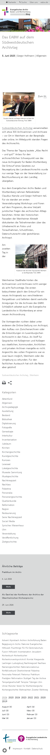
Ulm (4, 530)
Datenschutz (37, 749)
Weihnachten (25, 690)
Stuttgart (27, 678)
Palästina (6, 489)
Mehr (8, 587)
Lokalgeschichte (10, 468)
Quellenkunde (9, 501)
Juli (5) (5, 711)
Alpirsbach (14, 640)
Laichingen (6, 663)
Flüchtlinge (16, 648)
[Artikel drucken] (4, 384)
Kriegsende (39, 659)
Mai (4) (5, 718)
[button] (4, 750)
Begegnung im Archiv (11, 644)
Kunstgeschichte (10, 456)
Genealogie (7, 432)
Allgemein (41, 56)
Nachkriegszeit (9, 480)
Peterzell (16, 675)
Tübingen (33, 682)
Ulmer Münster (9, 686)
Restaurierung (9, 513)
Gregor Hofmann (25, 56)
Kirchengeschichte (11, 452)
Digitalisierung (9, 423)
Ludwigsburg (17, 663)
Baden (43, 640)
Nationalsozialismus (30, 667)
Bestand (6, 415)
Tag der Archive (39, 678)
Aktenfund (7, 399)
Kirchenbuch (7, 656)
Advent (5, 640)
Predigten (6, 678)
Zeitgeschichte (9, 542)
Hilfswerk (13, 652)
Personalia (7, 493)
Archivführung (34, 640)
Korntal (30, 659)
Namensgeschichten (11, 667)
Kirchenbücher (20, 656)
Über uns (34, 2)
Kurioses (6, 460)
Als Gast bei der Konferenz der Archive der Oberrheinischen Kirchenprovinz (23, 596)
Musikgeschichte (10, 476)
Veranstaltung (9, 534)
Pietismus (25, 675)
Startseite (12, 2)
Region (5, 509)
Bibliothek (7, 419)
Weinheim (34, 375)
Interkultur (7, 436)
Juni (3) (5, 714)
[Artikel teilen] (10, 384)
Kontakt (27, 749)
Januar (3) (31, 718)
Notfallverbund (9, 671)
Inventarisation (9, 440)
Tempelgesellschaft (11, 682)
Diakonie (25, 644)
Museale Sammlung (12, 472)
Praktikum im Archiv (12, 572)
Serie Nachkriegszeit (12, 517)
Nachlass (6, 485)
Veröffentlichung (10, 538)
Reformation (8, 505)
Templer (24, 682)
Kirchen (6, 448)
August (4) (7, 707)
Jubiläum (6, 444)
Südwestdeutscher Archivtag (15, 375)
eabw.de (44, 2)
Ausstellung (7, 411)
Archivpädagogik (10, 407)
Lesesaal (6, 464)
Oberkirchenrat (24, 671)
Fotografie (7, 427)
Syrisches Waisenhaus (13, 525)
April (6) (31, 707)
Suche (24, 2)
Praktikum (35, 675)
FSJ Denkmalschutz (34, 648)
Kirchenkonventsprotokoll (14, 659)
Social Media (8, 521)
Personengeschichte (12, 497)
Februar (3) (32, 714)
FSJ (23, 648)
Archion (23, 640)
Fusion (5, 652)
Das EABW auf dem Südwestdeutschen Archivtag (18, 42)
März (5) (31, 711)
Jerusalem (36, 652)
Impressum (17, 749)
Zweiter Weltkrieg (40, 690)
